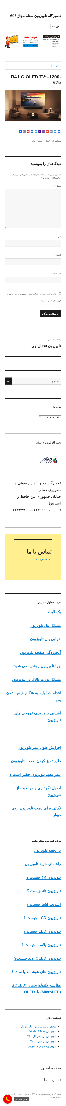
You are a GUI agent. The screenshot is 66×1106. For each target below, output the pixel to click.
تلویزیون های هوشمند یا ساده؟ (36, 972)
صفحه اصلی (51, 1068)
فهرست (55, 26)
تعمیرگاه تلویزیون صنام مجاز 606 (35, 16)
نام (59, 236)
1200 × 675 (37, 141)
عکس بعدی (56, 65)
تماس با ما (41, 559)
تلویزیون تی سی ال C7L (41, 1036)
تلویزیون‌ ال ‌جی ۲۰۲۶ (43, 1041)
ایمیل (57, 255)
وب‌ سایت (56, 273)
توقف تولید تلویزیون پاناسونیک (38, 1026)
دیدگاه (57, 186)
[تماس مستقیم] (7, 1099)
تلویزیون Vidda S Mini (42, 1031)
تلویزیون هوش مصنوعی (41, 1046)
